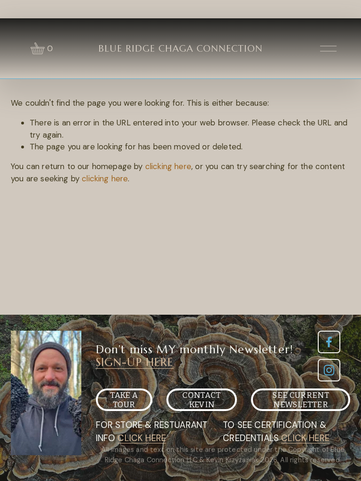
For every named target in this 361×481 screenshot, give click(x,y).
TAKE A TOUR (124, 399)
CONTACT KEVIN (201, 399)
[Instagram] (329, 370)
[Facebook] (329, 342)
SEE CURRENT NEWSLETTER (300, 399)
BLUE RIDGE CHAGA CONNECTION (180, 48)
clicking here (168, 166)
